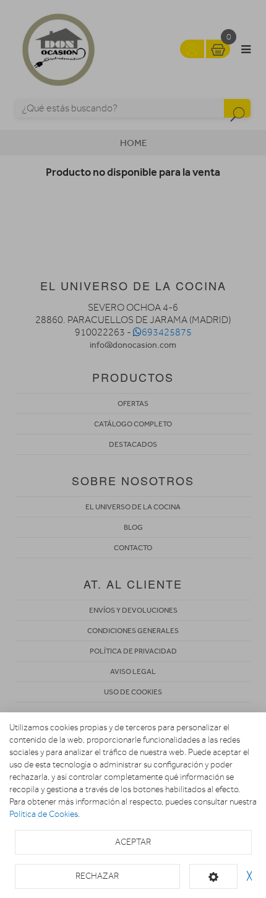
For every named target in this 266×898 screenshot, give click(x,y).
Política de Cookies (43, 814)
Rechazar (97, 876)
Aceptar (133, 842)
